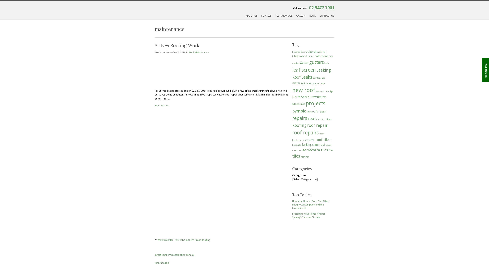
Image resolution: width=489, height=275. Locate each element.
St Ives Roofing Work (177, 46)
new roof (303, 90)
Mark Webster (165, 240)
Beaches (296, 52)
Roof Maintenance (199, 52)
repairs (299, 118)
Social (328, 145)
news (318, 91)
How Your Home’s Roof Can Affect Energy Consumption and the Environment (310, 204)
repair (322, 111)
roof (312, 118)
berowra (305, 52)
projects (315, 103)
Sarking (307, 144)
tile (331, 150)
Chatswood (299, 56)
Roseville (296, 145)
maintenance (319, 78)
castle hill (321, 52)
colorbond (321, 56)
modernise (310, 83)
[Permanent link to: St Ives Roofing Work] (191, 84)
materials (298, 83)
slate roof (318, 144)
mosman (321, 83)
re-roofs (312, 111)
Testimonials (283, 15)
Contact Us (327, 15)
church (311, 56)
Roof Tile (310, 140)
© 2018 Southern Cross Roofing (192, 240)
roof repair (317, 125)
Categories (299, 175)
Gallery (301, 15)
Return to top (162, 262)
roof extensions (324, 119)
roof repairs (305, 133)
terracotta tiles (315, 150)
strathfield (297, 150)
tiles (296, 156)
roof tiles (322, 140)
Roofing (299, 125)
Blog (312, 15)
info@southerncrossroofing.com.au (174, 254)
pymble (299, 111)
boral (312, 51)
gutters (316, 62)
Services (266, 15)
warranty (305, 157)
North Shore (300, 97)
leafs (326, 63)
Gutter (304, 63)
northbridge (327, 91)
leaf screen (304, 70)
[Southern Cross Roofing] (190, 17)
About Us (251, 15)
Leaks (306, 77)
